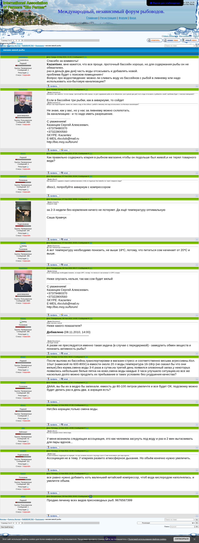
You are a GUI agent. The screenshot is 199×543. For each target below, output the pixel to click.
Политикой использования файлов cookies (147, 539)
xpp (23, 428)
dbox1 (23, 153)
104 (90, 176)
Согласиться (181, 539)
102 (86, 89)
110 (86, 382)
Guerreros (23, 199)
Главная (92, 17)
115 (90, 496)
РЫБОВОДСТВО (28, 45)
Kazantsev (23, 89)
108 (91, 318)
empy (23, 496)
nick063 (23, 451)
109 (86, 357)
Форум (123, 17)
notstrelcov (23, 57)
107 (91, 268)
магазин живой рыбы (53, 45)
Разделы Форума (14, 45)
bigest (23, 382)
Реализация (39, 45)
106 (90, 243)
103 (90, 153)
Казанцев (19, 43)
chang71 (23, 176)
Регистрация (108, 17)
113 (87, 451)
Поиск (195, 36)
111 (87, 405)
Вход (133, 17)
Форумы (3, 45)
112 (87, 428)
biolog (23, 243)
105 (90, 199)
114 (87, 473)
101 (85, 57)
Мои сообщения (185, 36)
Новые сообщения (170, 36)
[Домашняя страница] (65, 149)
